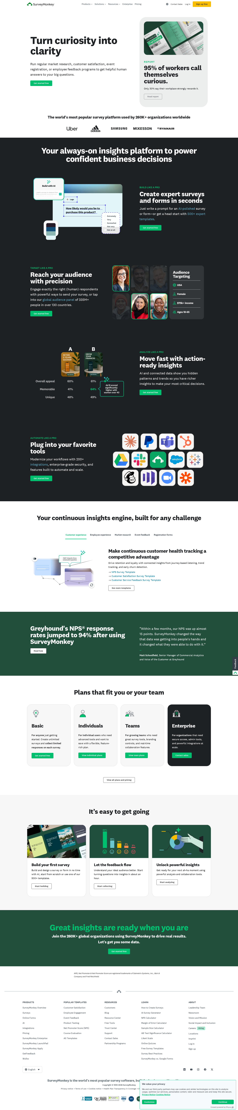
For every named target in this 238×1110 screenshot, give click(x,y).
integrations (39, 464)
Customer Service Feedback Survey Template (136, 580)
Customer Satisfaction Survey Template (133, 576)
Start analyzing (167, 882)
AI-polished (186, 208)
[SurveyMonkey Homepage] (41, 4)
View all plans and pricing (119, 780)
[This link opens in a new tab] (184, 1069)
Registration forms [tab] (163, 534)
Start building (41, 886)
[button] (235, 666)
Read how (38, 651)
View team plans (136, 755)
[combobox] (32, 1069)
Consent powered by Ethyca (221, 1107)
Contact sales (181, 755)
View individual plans (92, 755)
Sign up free (202, 4)
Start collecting (104, 886)
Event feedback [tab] (142, 534)
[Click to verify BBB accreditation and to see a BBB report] (86, 1100)
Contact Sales (176, 4)
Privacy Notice (148, 1094)
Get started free (41, 83)
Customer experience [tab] (76, 534)
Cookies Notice (163, 1094)
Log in (187, 4)
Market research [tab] (123, 534)
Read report (153, 96)
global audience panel (58, 299)
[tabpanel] (119, 569)
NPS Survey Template (123, 572)
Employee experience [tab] (100, 534)
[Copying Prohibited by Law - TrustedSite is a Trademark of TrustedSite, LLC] (113, 1100)
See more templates (121, 588)
